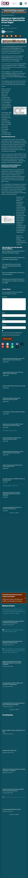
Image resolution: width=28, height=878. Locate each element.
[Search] (21, 3)
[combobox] (16, 3)
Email (4, 319)
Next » (17, 512)
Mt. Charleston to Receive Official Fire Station (14, 412)
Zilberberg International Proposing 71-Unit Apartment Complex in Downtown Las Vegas (13, 281)
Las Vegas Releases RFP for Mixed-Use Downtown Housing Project (13, 258)
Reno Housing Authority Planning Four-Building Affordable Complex (13, 252)
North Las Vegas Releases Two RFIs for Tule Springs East (13, 273)
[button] (2, 36)
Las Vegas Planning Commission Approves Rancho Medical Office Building (11, 266)
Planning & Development (7, 15)
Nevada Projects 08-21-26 (9, 750)
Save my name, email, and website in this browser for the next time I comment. (12, 334)
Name (4, 313)
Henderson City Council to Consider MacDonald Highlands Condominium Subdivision (11, 494)
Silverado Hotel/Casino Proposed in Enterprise (14, 386)
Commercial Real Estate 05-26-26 (12, 809)
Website (4, 325)
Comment (5, 297)
